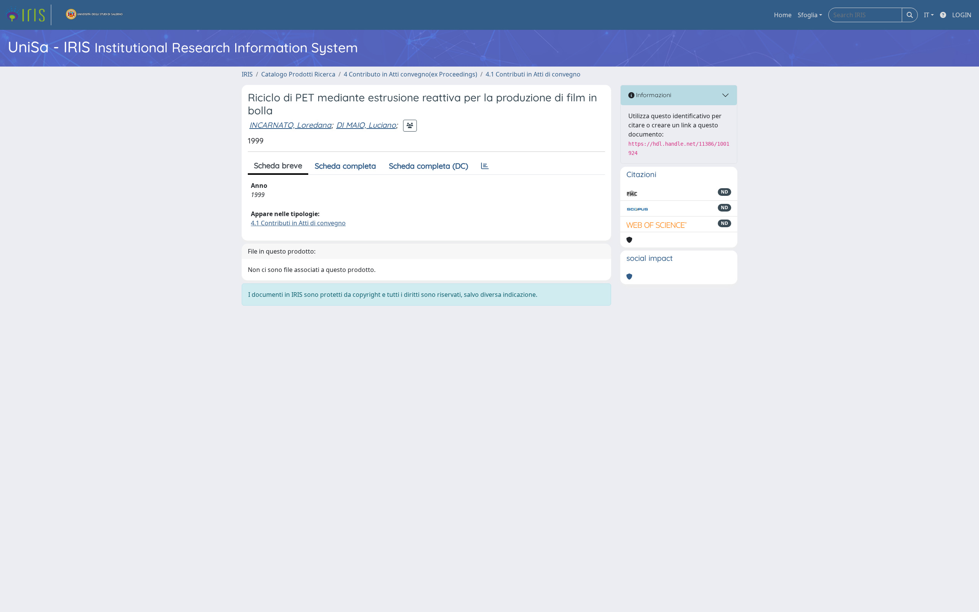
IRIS (247, 74)
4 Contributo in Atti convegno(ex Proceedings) (410, 74)
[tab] (485, 166)
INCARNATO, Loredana (290, 125)
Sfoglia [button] (808, 15)
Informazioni (652, 95)
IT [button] (926, 15)
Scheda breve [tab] (278, 165)
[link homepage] (28, 15)
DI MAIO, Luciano (366, 125)
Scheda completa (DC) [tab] (428, 166)
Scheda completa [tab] (345, 166)
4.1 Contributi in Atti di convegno (533, 74)
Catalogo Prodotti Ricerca (298, 74)
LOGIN (961, 15)
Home (783, 15)
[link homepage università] (94, 15)
